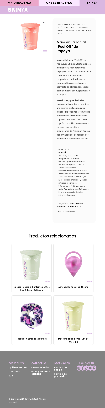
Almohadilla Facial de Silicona (73, 287)
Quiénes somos (18, 367)
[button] (43, 22)
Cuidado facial (40, 367)
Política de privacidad (60, 375)
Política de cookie (60, 368)
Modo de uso (64, 149)
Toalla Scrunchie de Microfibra (31, 338)
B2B (11, 375)
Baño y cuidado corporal (40, 372)
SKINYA (67, 24)
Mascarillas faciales (65, 206)
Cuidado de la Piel (75, 203)
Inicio (59, 24)
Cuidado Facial (69, 27)
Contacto (14, 371)
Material (62, 152)
